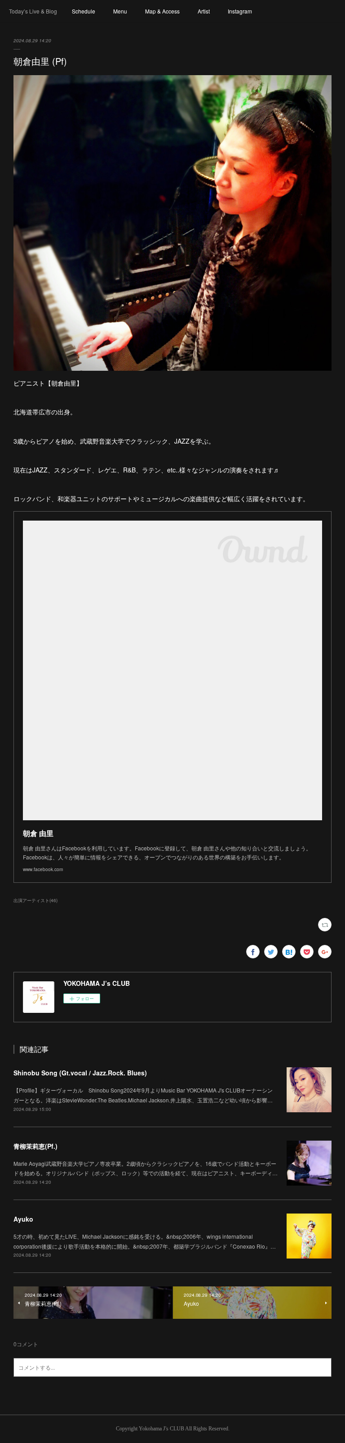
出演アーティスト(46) (35, 900)
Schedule (83, 11)
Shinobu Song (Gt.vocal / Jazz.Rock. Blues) (80, 1072)
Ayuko (23, 1218)
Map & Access (162, 11)
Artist (204, 11)
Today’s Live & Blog (33, 11)
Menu (120, 11)
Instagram (240, 11)
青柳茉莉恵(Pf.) (35, 1146)
